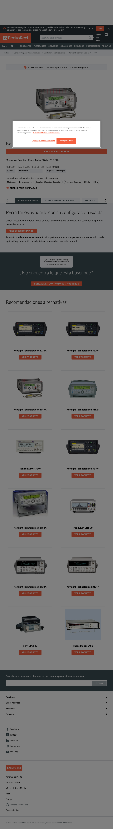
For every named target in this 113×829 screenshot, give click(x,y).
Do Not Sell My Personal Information (46, 133)
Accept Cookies (66, 141)
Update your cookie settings (43, 141)
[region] (56, 134)
